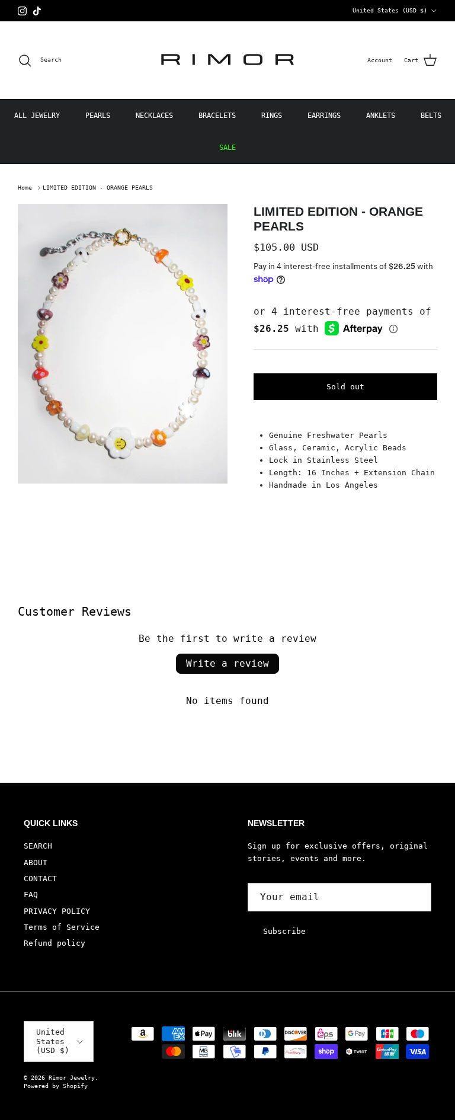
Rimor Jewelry (72, 1077)
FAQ (31, 894)
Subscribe (284, 931)
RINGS (271, 115)
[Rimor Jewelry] (227, 60)
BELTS (431, 115)
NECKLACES (154, 115)
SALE (227, 147)
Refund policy (54, 943)
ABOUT (35, 862)
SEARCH (38, 845)
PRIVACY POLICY (57, 911)
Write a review (227, 663)
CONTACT (40, 878)
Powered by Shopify (56, 1086)
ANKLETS (380, 115)
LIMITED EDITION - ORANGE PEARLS (98, 187)
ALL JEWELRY (37, 115)
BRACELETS (217, 115)
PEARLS (97, 115)
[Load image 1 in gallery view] (123, 344)
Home (25, 187)
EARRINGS (324, 115)
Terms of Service (62, 927)
